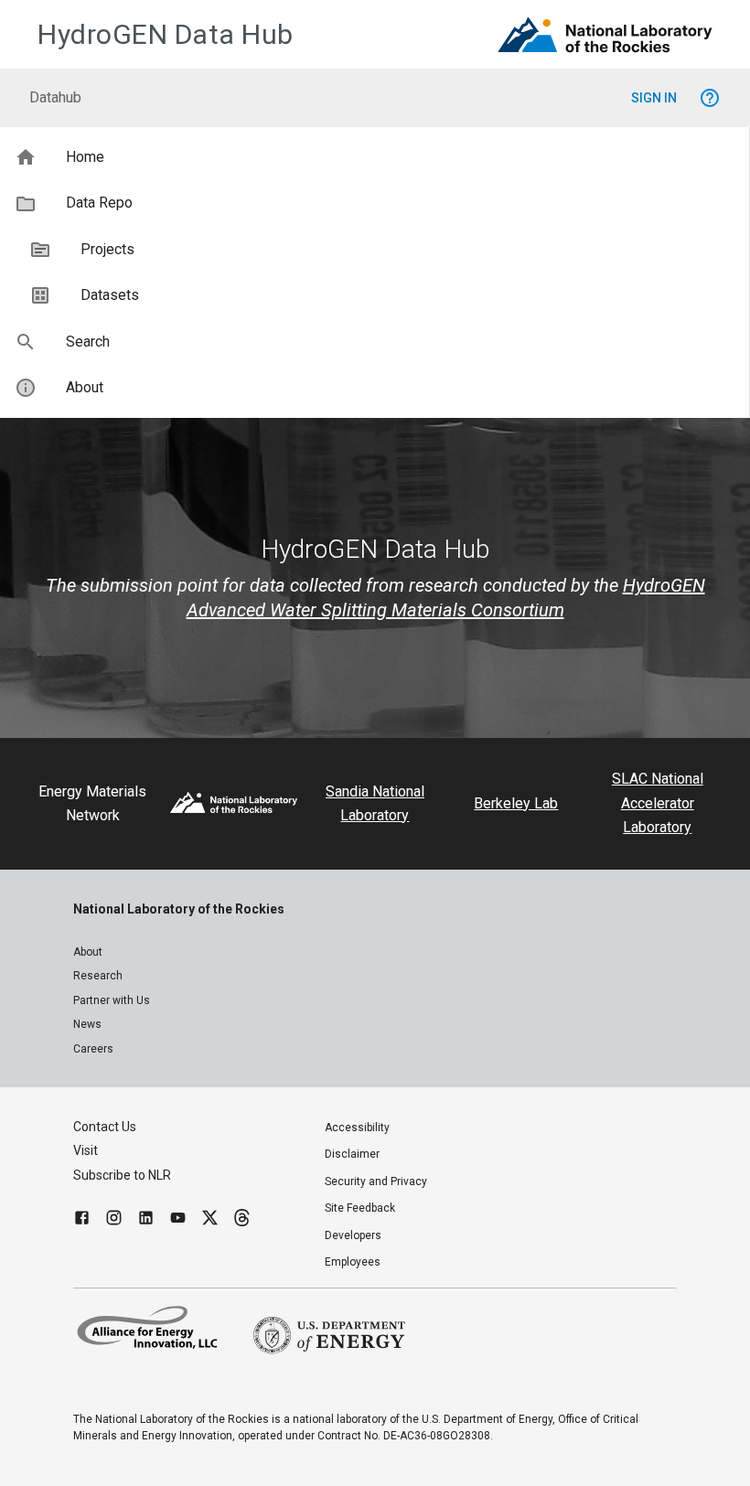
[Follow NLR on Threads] (242, 1220)
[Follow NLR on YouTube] (178, 1220)
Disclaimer (352, 1154)
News (87, 1024)
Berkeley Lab (516, 803)
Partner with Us (111, 1000)
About (87, 952)
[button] (374, 157)
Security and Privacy (376, 1181)
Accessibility (357, 1127)
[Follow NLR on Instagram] (114, 1220)
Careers (93, 1048)
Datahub (55, 97)
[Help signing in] (709, 98)
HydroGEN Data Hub (166, 34)
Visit (85, 1150)
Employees (352, 1262)
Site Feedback (360, 1208)
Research (98, 975)
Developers (353, 1235)
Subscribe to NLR (122, 1175)
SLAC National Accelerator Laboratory (657, 803)
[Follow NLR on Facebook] (82, 1220)
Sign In (654, 98)
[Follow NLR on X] (210, 1220)
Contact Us (104, 1126)
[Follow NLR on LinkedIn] (146, 1220)
